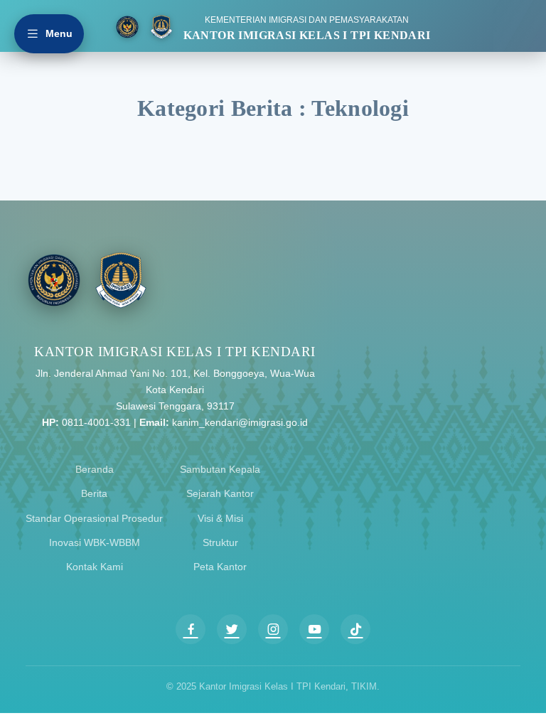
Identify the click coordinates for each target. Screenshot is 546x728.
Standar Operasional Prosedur (94, 518)
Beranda (94, 469)
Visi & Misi (220, 518)
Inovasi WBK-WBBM (94, 542)
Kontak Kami (94, 566)
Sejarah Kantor (220, 493)
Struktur (220, 542)
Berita (94, 493)
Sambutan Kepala (220, 469)
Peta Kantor (220, 566)
